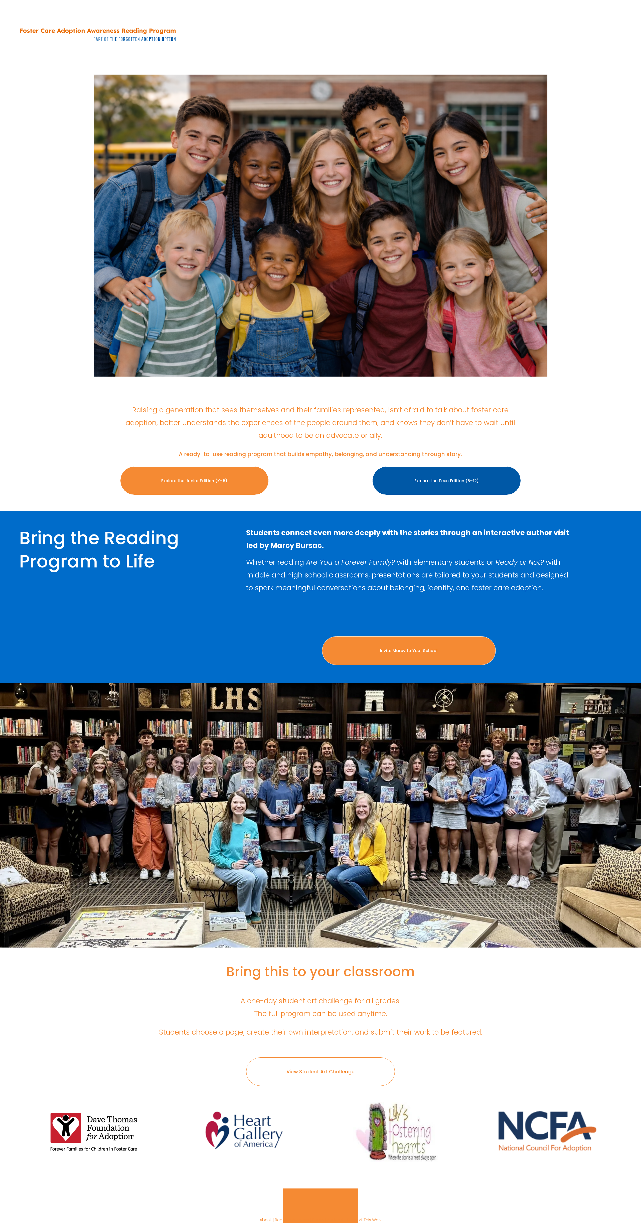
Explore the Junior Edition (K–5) (194, 481)
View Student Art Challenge (320, 1071)
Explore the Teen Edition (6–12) (446, 481)
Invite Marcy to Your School (409, 651)
